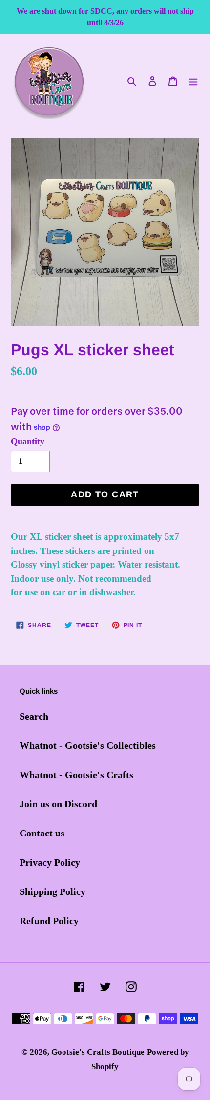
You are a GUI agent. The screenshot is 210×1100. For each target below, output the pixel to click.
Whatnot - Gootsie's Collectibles (88, 745)
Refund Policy (49, 920)
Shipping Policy (52, 891)
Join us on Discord (58, 803)
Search (34, 716)
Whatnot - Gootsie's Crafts (76, 774)
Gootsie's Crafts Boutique (98, 1052)
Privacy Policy (50, 862)
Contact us (42, 833)
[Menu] (193, 80)
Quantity (27, 441)
